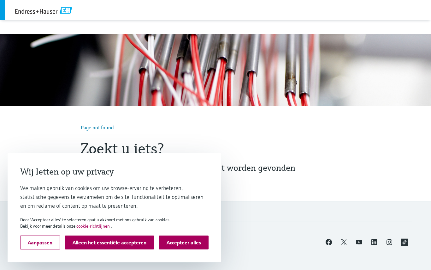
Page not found (97, 127)
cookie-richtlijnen (93, 226)
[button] (328, 242)
